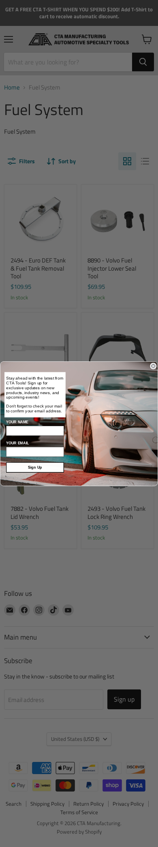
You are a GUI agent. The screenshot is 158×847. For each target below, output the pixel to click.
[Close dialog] (153, 366)
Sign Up (35, 467)
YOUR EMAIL (17, 443)
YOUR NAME (17, 422)
